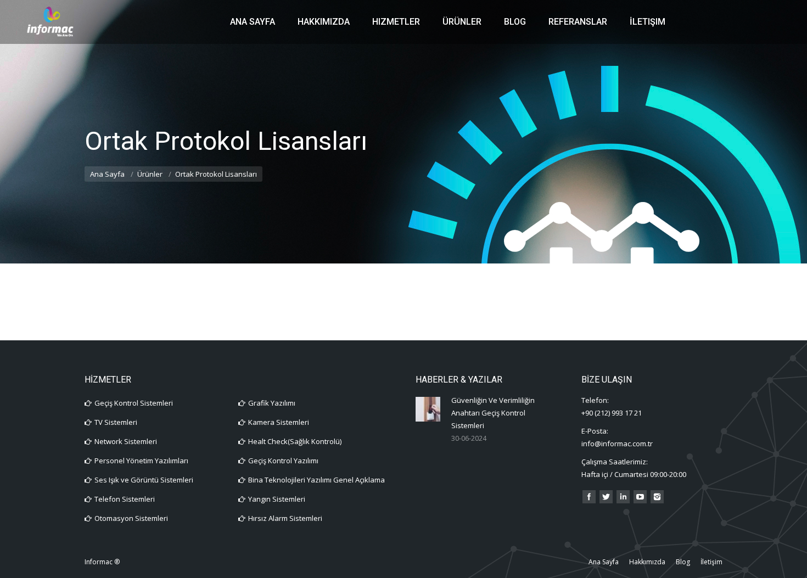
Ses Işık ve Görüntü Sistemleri (143, 480)
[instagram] (657, 496)
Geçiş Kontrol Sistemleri (133, 403)
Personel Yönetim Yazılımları (141, 460)
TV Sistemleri (115, 422)
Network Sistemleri (125, 441)
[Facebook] (589, 496)
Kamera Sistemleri (278, 422)
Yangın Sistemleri (276, 499)
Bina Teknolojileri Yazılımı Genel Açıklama (316, 480)
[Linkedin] (623, 496)
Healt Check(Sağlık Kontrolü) (294, 441)
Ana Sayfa (107, 174)
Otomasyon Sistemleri (131, 518)
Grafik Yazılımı (271, 403)
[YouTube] (640, 496)
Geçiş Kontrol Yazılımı (283, 460)
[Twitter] (606, 496)
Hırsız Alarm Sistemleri (285, 518)
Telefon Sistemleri (124, 499)
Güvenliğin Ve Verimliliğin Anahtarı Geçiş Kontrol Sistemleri (493, 412)
